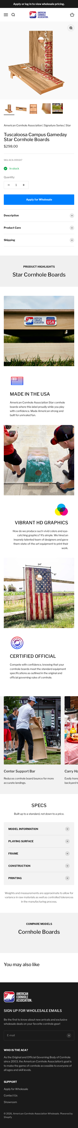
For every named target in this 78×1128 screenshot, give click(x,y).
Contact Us (10, 1095)
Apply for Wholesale (16, 1089)
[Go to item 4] (45, 109)
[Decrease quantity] (8, 185)
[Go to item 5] (57, 109)
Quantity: (9, 177)
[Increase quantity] (23, 185)
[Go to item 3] (33, 109)
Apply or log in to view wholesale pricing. (39, 3)
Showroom (10, 1102)
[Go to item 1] (9, 109)
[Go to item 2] (21, 109)
